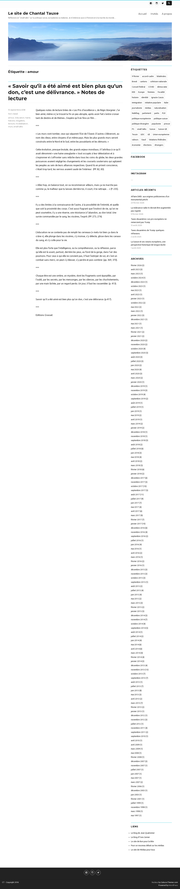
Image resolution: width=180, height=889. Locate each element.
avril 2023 (135, 294)
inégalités (20, 121)
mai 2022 (135, 307)
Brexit (134, 81)
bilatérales (161, 76)
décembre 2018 (138, 432)
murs (10, 126)
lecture (11, 123)
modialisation (22, 123)
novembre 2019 (138, 390)
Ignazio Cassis (157, 97)
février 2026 (136, 265)
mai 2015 (135, 599)
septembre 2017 (138, 490)
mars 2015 (135, 603)
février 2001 (136, 799)
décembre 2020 (138, 340)
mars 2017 (135, 515)
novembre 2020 (138, 344)
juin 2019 (135, 411)
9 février (135, 76)
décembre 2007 (138, 761)
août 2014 (135, 632)
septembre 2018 (138, 440)
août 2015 (135, 586)
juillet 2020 (136, 361)
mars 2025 (135, 274)
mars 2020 (135, 378)
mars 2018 (135, 465)
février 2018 (136, 469)
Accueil (142, 14)
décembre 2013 (138, 665)
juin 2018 (135, 453)
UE (149, 134)
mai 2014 (135, 644)
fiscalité (161, 92)
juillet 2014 (136, 636)
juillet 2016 (136, 540)
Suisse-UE (162, 129)
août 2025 (135, 269)
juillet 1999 (136, 803)
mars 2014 (135, 653)
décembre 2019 (138, 386)
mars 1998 (135, 811)
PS (133, 129)
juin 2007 (135, 774)
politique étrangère (140, 124)
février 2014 (136, 657)
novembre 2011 (138, 728)
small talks (18, 126)
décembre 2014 (138, 615)
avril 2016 (135, 553)
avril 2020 (135, 373)
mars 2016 (135, 557)
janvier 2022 (136, 315)
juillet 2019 (136, 407)
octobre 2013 (137, 674)
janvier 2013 (136, 711)
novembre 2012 (138, 720)
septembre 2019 (138, 399)
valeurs (135, 140)
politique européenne (141, 118)
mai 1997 (135, 815)
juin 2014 (135, 640)
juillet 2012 (136, 724)
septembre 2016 (138, 536)
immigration (137, 102)
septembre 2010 (138, 736)
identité (144, 97)
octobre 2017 (137, 486)
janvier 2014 (136, 661)
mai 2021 (135, 324)
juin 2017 (135, 503)
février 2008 (136, 757)
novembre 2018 (138, 436)
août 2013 (135, 682)
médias (148, 108)
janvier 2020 (136, 382)
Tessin (135, 134)
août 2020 (135, 357)
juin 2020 (135, 365)
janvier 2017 (136, 524)
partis (156, 113)
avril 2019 (135, 419)
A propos (167, 14)
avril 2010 (135, 740)
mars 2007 (135, 782)
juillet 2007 (136, 769)
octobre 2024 (137, 278)
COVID (151, 87)
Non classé (13, 114)
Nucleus (155, 882)
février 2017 (136, 519)
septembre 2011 (138, 732)
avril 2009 (135, 745)
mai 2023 (135, 290)
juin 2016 (135, 544)
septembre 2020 (138, 353)
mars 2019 (135, 424)
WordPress (173, 885)
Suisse (152, 129)
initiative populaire (153, 102)
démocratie (162, 87)
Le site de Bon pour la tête (142, 841)
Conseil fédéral (138, 87)
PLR (163, 113)
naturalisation (160, 108)
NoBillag (135, 113)
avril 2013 (135, 699)
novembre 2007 (138, 765)
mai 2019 (135, 415)
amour (11, 118)
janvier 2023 (136, 298)
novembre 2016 (138, 532)
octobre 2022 (137, 303)
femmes (151, 92)
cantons (143, 81)
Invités (154, 14)
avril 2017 (135, 511)
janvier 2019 (136, 428)
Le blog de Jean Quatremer (143, 833)
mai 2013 (135, 694)
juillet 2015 (136, 590)
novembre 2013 (138, 670)
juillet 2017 (136, 499)
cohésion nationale (158, 81)
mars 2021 (135, 328)
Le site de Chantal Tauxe (33, 13)
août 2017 (135, 494)
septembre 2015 (138, 582)
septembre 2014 (138, 628)
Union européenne (161, 134)
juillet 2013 (136, 686)
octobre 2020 (137, 349)
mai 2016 (135, 549)
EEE (133, 92)
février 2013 (136, 707)
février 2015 (136, 607)
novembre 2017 (138, 482)
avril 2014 (135, 649)
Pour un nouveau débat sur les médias (147, 845)
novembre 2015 (138, 574)
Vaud (143, 140)
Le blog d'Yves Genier (140, 837)
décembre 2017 (138, 478)
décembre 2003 (138, 790)
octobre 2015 (137, 578)
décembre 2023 (138, 282)
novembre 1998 (138, 807)
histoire (11, 121)
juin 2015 (135, 595)
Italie (166, 102)
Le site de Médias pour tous (143, 850)
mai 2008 (135, 753)
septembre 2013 (138, 678)
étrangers (159, 145)
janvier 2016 (136, 565)
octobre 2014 (137, 624)
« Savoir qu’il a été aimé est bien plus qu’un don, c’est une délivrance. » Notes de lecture (65, 92)
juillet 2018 (136, 449)
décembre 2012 (138, 715)
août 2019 (135, 403)
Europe (141, 92)
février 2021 (136, 332)
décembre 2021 (138, 319)
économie (136, 145)
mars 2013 (135, 703)
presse (167, 124)
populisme (156, 124)
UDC (143, 134)
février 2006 (136, 786)
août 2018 (135, 444)
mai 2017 (135, 507)
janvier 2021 (136, 336)
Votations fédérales (157, 140)
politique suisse (161, 118)
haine (27, 118)
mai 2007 (135, 778)
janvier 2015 (136, 611)
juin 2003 (135, 795)
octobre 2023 (137, 286)
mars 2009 (135, 749)
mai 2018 (135, 457)
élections (147, 145)
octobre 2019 (137, 394)
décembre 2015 (138, 569)
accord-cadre (148, 76)
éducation (19, 118)
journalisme (137, 108)
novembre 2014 (138, 619)
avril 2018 (135, 461)
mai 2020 (135, 369)
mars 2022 (135, 311)
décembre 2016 (138, 528)
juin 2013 (135, 690)
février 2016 (136, 561)
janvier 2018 (136, 474)
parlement (146, 113)
